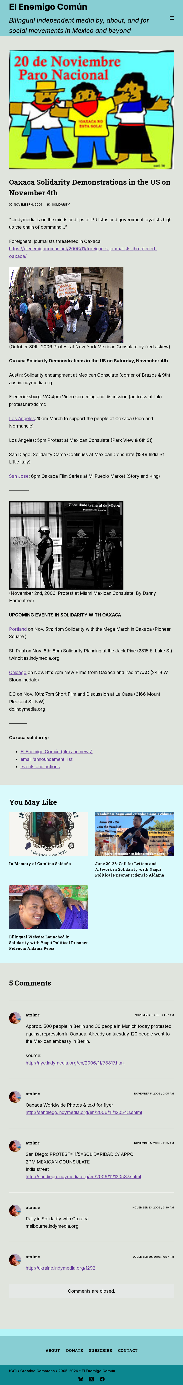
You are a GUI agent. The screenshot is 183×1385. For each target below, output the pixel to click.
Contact (127, 1350)
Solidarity (61, 204)
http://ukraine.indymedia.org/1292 (60, 1268)
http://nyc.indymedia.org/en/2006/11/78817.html (75, 1063)
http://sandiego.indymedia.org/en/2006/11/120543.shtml (84, 1112)
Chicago (17, 672)
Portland (18, 629)
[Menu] (172, 18)
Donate (74, 1350)
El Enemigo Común (48, 6)
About (53, 1350)
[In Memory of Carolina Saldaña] (48, 834)
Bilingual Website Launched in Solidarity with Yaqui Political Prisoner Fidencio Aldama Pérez (48, 942)
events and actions (40, 766)
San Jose (19, 476)
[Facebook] (102, 1379)
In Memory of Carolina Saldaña (40, 863)
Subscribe (100, 1350)
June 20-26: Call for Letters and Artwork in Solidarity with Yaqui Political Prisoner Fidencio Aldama (129, 869)
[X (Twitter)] (91, 1379)
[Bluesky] (80, 1379)
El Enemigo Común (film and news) (56, 751)
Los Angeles (22, 418)
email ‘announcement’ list (46, 759)
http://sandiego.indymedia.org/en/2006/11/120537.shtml (83, 1176)
